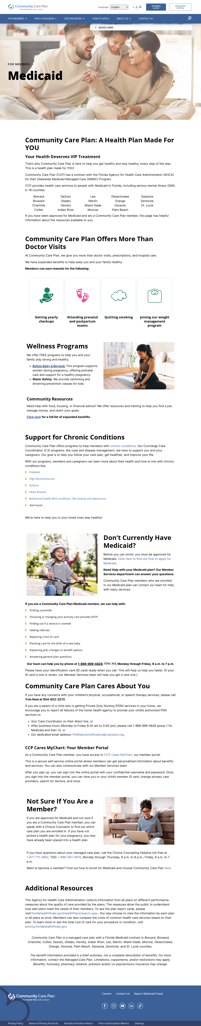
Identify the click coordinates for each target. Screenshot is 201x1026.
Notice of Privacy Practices (43, 1023)
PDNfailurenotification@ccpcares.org (98, 734)
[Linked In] (131, 1006)
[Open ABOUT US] (130, 18)
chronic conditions (123, 446)
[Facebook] (105, 1006)
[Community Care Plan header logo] (28, 7)
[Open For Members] (26, 18)
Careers (107, 993)
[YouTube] (123, 1006)
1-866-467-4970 (69, 857)
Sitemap (139, 1023)
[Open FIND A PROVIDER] (56, 18)
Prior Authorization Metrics (114, 1023)
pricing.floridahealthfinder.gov (46, 926)
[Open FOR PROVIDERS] (84, 18)
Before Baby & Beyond (48, 366)
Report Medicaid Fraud (148, 993)
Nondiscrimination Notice (78, 1023)
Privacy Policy (15, 1023)
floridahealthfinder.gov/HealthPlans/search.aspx (64, 913)
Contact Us (123, 993)
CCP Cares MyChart (118, 755)
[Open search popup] (189, 18)
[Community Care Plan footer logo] (31, 997)
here (168, 868)
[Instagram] (114, 1006)
